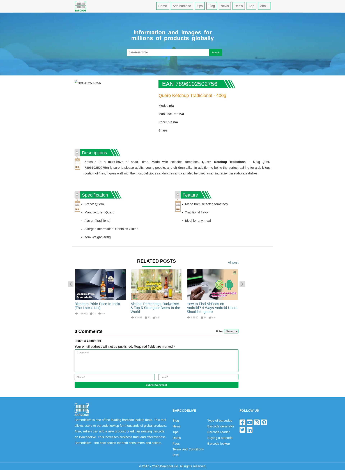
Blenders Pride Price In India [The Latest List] (97, 306)
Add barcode (182, 6)
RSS (175, 455)
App (251, 6)
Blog (211, 6)
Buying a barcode (220, 438)
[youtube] (249, 422)
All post (233, 262)
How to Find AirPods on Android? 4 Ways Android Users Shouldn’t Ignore (212, 308)
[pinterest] (264, 422)
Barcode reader (218, 432)
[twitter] (242, 430)
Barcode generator (220, 426)
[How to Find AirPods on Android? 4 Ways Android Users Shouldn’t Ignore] (212, 284)
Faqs (176, 443)
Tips (200, 6)
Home (162, 6)
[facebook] (242, 422)
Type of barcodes (219, 420)
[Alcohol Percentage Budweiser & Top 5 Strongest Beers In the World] (156, 284)
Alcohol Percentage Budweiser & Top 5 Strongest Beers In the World (155, 308)
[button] (70, 284)
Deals (238, 6)
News (225, 6)
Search (215, 52)
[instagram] (257, 422)
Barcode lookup (218, 443)
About (264, 6)
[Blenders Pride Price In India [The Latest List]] (100, 284)
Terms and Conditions (188, 449)
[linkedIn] (249, 430)
